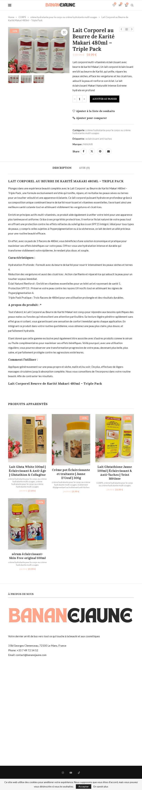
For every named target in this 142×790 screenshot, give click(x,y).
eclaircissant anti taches (99, 138)
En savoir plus (101, 786)
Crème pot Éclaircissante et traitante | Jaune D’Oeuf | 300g (71, 474)
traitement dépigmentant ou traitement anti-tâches (71, 486)
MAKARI (88, 144)
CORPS (22, 17)
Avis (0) (84, 167)
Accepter (83, 786)
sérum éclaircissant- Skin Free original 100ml (27, 556)
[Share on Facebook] (83, 151)
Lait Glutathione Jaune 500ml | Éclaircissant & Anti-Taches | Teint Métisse (114, 473)
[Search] (132, 5)
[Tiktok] (79, 772)
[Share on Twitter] (92, 151)
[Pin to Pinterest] (100, 151)
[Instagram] (63, 772)
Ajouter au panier (104, 98)
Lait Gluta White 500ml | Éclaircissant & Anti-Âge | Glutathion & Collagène (27, 471)
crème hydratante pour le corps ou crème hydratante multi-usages (63, 17)
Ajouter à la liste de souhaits (95, 111)
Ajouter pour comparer (91, 118)
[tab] (62, 167)
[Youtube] (71, 772)
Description (62, 167)
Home (11, 17)
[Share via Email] (108, 151)
